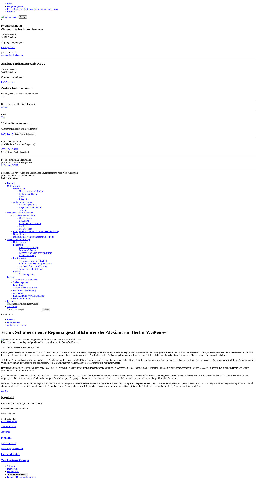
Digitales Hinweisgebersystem (21, 477)
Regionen (11, 301)
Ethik (21, 196)
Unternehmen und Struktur (31, 191)
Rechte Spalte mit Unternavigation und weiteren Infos (32, 9)
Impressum (12, 468)
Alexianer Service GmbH (25, 287)
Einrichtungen (19, 258)
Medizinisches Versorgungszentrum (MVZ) (33, 237)
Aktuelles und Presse (23, 202)
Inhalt (9, 3)
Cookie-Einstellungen (17, 474)
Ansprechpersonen (28, 204)
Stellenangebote (26, 274)
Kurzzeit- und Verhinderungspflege (35, 253)
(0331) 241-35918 (9, 149)
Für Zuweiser (25, 228)
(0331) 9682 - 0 (8, 443)
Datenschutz (13, 471)
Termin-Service (8, 426)
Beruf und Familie (21, 298)
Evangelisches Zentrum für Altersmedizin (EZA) (36, 231)
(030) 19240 (7, 134)
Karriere (23, 226)
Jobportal (5, 432)
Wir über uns (19, 188)
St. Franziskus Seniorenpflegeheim (35, 263)
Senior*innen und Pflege (18, 239)
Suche (10, 309)
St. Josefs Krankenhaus (24, 215)
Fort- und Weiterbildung (24, 290)
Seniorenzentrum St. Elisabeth (33, 261)
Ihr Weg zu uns (8, 47)
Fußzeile (11, 11)
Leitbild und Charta (28, 194)
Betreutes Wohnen (27, 250)
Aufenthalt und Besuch (30, 223)
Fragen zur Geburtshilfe (30, 207)
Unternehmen (13, 186)
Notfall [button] (23, 17)
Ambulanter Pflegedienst (30, 269)
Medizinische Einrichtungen (20, 212)
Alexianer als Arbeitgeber (25, 279)
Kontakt (6, 437)
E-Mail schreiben (9, 421)
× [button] (2, 20)
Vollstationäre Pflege (28, 247)
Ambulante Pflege (27, 255)
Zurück (4, 391)
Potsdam (11, 183)
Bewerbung (18, 285)
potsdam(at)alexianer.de (12, 55)
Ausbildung (18, 293)
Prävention (24, 199)
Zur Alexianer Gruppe (15, 460)
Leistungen (24, 220)
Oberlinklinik (19, 234)
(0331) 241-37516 (9, 165)
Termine (23, 210)
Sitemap (11, 466)
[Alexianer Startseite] (9, 17)
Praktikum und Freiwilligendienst (28, 295)
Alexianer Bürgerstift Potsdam (33, 266)
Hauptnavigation (15, 6)
